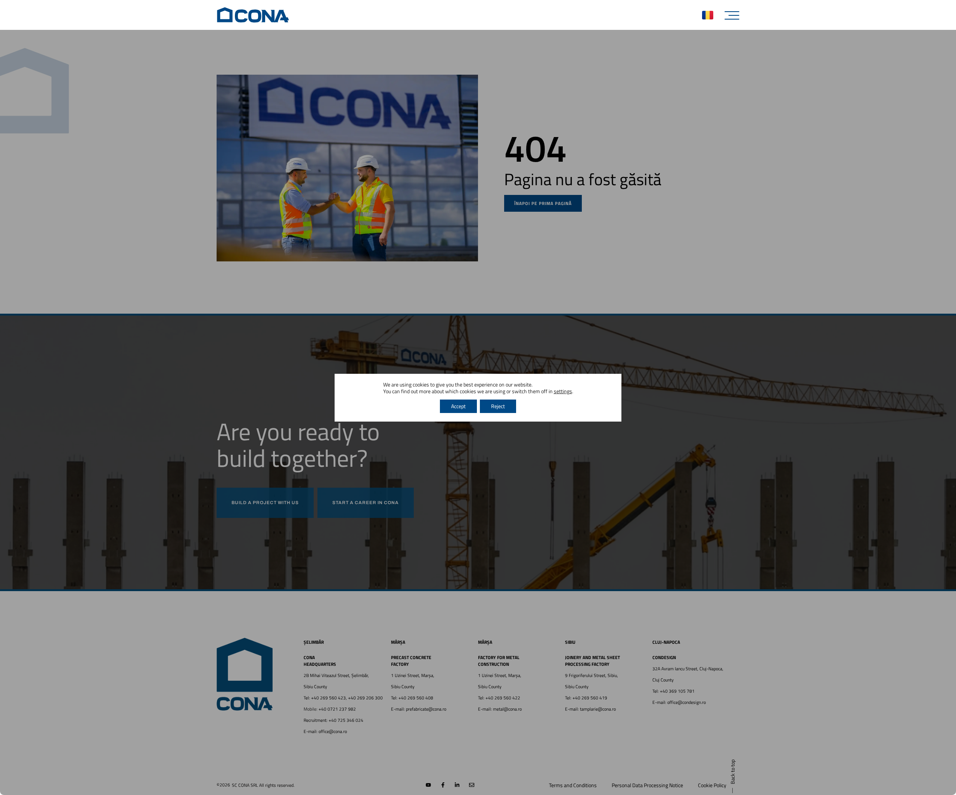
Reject (498, 406)
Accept (458, 406)
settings (563, 391)
